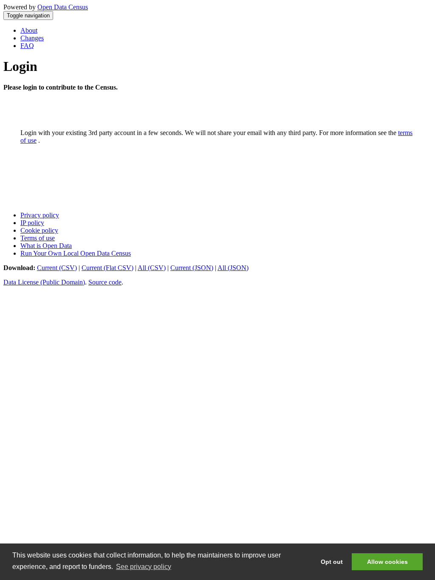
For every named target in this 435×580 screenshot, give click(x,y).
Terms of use (37, 238)
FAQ (27, 45)
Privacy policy (39, 215)
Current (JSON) (191, 267)
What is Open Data (46, 245)
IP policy (32, 222)
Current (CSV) (57, 267)
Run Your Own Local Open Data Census (75, 253)
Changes (32, 38)
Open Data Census (62, 7)
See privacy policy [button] (143, 566)
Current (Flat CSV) (107, 267)
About (28, 30)
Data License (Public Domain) (44, 282)
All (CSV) (152, 267)
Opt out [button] (332, 561)
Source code (104, 282)
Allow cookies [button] (387, 561)
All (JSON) (233, 267)
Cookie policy (39, 230)
